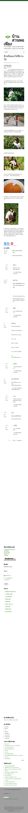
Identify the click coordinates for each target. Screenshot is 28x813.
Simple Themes (17, 810)
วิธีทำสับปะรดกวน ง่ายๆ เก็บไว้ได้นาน (13, 745)
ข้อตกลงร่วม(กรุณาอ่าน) (10, 591)
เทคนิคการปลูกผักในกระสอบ (11, 777)
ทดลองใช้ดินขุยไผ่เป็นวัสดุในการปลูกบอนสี (14, 755)
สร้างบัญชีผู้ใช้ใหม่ (8, 578)
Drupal (9, 793)
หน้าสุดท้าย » (19, 440)
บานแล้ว (6, 752)
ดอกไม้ (5, 68)
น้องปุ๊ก (15, 364)
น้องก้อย (15, 280)
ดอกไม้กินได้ (15, 379)
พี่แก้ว (14, 265)
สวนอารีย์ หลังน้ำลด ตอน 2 (9, 549)
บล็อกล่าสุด (7, 601)
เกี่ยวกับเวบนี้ (8, 609)
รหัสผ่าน (6, 571)
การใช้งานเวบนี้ (8, 594)
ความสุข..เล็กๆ (7, 552)
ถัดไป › (14, 440)
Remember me (8, 575)
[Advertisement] (14, 16)
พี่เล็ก (14, 308)
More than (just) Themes (18, 809)
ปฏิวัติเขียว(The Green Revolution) (12, 767)
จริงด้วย (13, 323)
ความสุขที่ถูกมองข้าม (9, 773)
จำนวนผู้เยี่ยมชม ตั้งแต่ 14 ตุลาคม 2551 (11, 798)
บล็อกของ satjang (7, 245)
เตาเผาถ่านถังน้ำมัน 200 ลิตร (11, 783)
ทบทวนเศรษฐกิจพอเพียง (10, 765)
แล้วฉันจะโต (6, 553)
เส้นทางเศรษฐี (8, 775)
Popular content (9, 604)
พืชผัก (5, 66)
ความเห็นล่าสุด (8, 596)
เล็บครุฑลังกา (7, 758)
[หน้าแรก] (8, 37)
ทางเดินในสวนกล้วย (9, 747)
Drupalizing (7, 809)
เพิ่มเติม (22, 760)
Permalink (5, 253)
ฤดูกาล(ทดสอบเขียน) (9, 753)
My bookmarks (8, 611)
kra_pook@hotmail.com (16, 357)
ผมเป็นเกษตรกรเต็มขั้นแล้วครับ (11, 772)
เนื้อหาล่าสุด (8, 599)
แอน (14, 396)
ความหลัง (7, 757)
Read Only (7, 744)
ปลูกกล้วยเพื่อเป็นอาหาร (10, 749)
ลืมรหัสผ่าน (7, 579)
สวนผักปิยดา (6, 551)
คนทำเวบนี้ (7, 606)
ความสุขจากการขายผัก (9, 781)
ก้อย (12, 413)
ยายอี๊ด (15, 425)
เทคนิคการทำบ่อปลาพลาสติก (11, 785)
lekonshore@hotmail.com (20, 296)
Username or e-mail (8, 566)
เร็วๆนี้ (6, 750)
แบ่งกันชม (6, 555)
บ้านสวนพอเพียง (14, 40)
